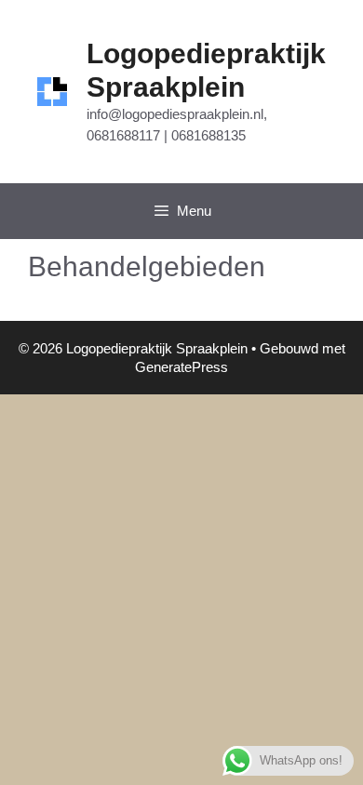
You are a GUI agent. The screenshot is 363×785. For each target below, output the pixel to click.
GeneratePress (181, 367)
